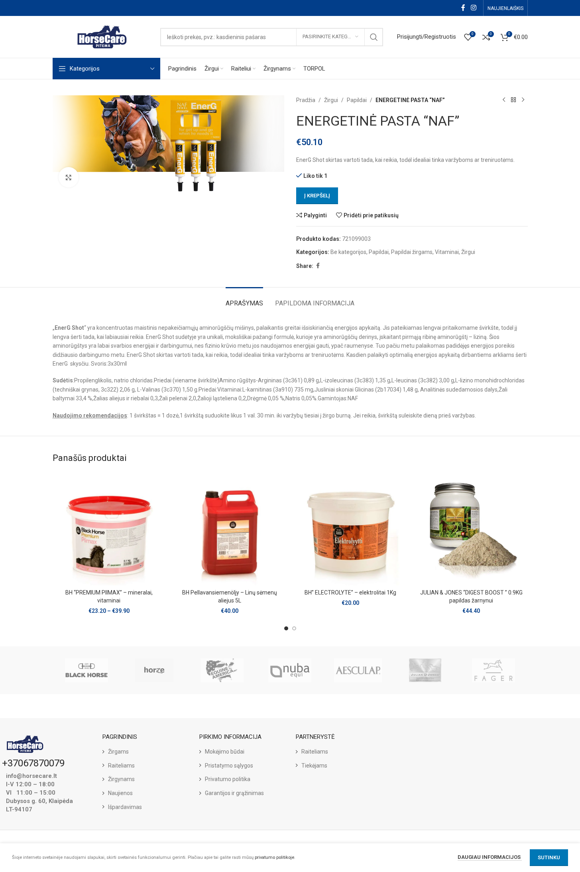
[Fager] (493, 670)
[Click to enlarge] (69, 177)
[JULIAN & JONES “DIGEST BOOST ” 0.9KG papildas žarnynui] (471, 528)
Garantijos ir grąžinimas (234, 793)
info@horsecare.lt (31, 775)
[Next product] (523, 100)
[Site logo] (102, 36)
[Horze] (154, 670)
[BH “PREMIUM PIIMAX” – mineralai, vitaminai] (109, 528)
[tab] (244, 299)
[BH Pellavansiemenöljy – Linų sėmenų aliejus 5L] (229, 528)
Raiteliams (121, 765)
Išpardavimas (125, 807)
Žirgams (118, 751)
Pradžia (305, 100)
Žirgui (331, 100)
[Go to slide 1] (286, 628)
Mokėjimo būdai (224, 751)
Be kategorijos (348, 252)
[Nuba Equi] (290, 670)
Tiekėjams (314, 765)
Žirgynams (121, 779)
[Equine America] (222, 670)
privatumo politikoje (274, 857)
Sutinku (549, 857)
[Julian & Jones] (426, 670)
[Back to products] (513, 100)
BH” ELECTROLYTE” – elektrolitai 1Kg (350, 592)
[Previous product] (504, 100)
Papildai (357, 100)
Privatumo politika (227, 779)
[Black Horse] (86, 670)
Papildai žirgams (412, 252)
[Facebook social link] (463, 8)
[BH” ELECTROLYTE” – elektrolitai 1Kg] (350, 528)
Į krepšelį (317, 196)
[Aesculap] (358, 670)
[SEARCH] (374, 37)
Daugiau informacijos (490, 857)
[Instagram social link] (473, 8)
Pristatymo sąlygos (229, 765)
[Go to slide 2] (294, 628)
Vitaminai (447, 252)
